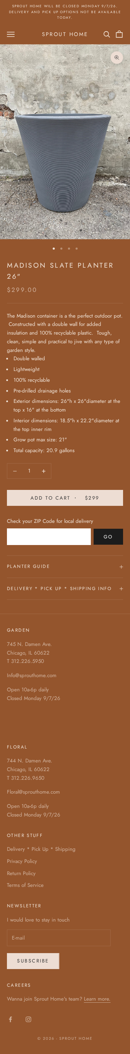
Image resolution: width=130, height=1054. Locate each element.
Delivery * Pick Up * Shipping (41, 849)
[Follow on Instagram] (28, 1019)
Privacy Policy (22, 861)
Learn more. (97, 999)
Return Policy (21, 873)
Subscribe (33, 960)
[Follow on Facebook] (10, 1019)
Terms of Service (25, 885)
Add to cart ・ (65, 497)
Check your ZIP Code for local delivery (50, 521)
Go (108, 536)
